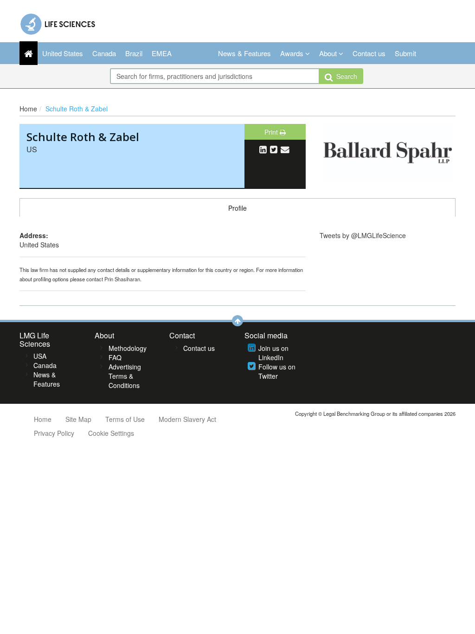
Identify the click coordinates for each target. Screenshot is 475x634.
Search (345, 76)
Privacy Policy (54, 433)
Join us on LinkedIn (273, 352)
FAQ (115, 357)
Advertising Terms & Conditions (125, 376)
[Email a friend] (285, 149)
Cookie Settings (111, 433)
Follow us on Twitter (276, 371)
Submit (405, 53)
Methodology (128, 348)
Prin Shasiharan (122, 279)
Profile (237, 208)
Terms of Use (125, 419)
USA (39, 356)
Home (28, 108)
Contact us (369, 53)
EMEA (162, 53)
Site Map (78, 419)
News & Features (244, 53)
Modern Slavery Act (187, 419)
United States (62, 53)
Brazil (133, 53)
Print (272, 131)
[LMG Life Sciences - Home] (58, 21)
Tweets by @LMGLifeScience (363, 235)
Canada (104, 53)
